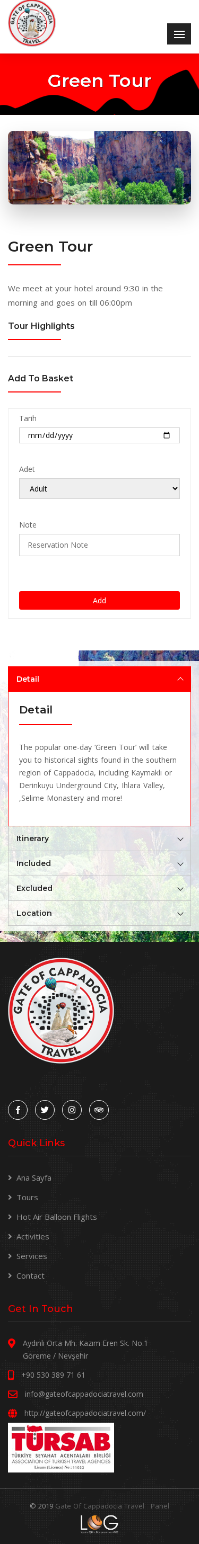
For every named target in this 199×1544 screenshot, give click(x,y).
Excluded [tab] (34, 888)
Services (31, 1256)
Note (28, 525)
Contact (30, 1275)
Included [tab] (33, 863)
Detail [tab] (27, 679)
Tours (27, 1197)
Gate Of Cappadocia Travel (99, 1506)
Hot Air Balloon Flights (56, 1216)
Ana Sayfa (33, 1177)
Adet (27, 469)
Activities (32, 1236)
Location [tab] (34, 913)
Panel (160, 1506)
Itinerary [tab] (32, 838)
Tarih (28, 418)
